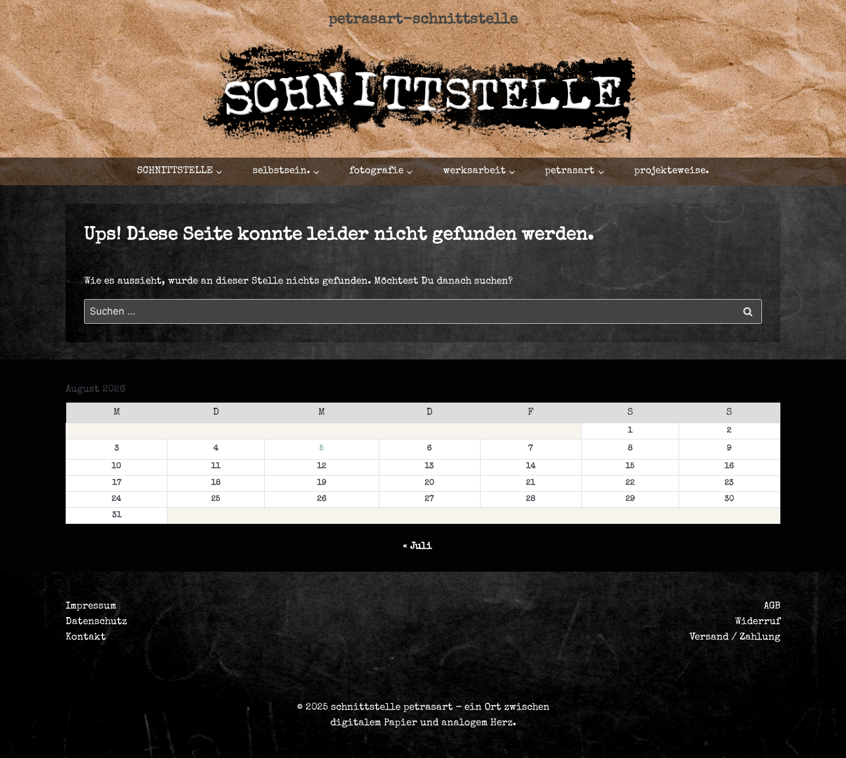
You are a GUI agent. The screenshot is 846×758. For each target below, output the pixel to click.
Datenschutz (96, 622)
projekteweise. (671, 171)
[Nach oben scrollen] (762, 739)
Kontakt (86, 637)
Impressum (91, 606)
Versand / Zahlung (734, 637)
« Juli (417, 547)
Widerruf (757, 622)
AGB (772, 606)
